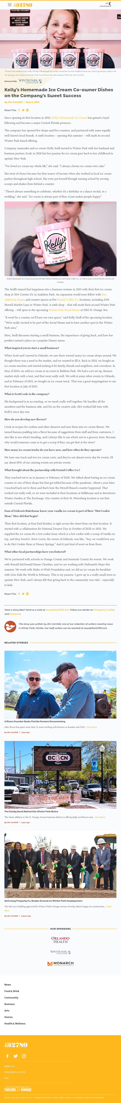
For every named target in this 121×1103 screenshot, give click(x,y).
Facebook (14, 614)
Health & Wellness (15, 1023)
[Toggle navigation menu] (10, 4)
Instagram (99, 609)
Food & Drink (11, 991)
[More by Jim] (10, 626)
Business (9, 1004)
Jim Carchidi (15, 102)
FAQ (6, 1078)
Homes (8, 1017)
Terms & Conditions (74, 1097)
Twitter (110, 609)
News (7, 984)
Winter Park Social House (64, 310)
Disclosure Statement (94, 1097)
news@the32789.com (57, 609)
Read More (92, 727)
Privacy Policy (59, 1097)
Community (11, 997)
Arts (6, 1010)
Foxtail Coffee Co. (68, 299)
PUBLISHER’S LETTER (14, 1072)
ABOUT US (9, 1066)
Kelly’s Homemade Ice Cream (69, 118)
